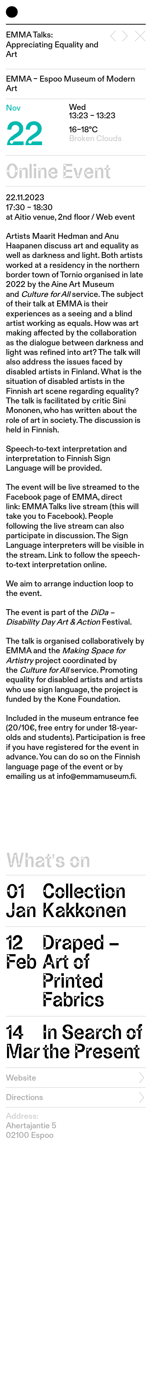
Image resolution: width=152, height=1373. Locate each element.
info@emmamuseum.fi (96, 777)
